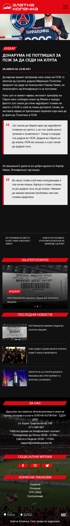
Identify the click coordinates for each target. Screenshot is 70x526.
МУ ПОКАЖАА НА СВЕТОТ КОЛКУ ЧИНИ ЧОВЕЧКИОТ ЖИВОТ (18, 241)
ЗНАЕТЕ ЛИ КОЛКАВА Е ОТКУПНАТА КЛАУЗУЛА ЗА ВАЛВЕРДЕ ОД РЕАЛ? (51, 241)
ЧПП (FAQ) (35, 492)
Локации (35, 488)
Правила (35, 484)
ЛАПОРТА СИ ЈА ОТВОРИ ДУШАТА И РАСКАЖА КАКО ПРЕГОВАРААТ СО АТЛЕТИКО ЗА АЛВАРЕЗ (45, 376)
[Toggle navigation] (65, 7)
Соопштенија (35, 496)
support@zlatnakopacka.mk (36, 443)
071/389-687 (36, 427)
